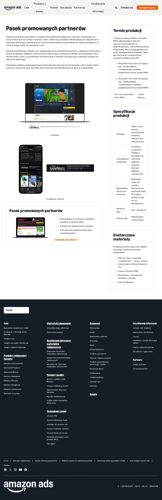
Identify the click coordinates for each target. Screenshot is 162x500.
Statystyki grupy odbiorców (58, 328)
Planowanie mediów (55, 332)
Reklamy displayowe (12, 376)
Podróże (93, 386)
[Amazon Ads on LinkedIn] (5, 470)
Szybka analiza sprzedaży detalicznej (57, 401)
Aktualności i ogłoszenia (142, 351)
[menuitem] (16, 383)
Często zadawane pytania (143, 347)
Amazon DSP (52, 416)
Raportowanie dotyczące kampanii (56, 391)
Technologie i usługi (56, 411)
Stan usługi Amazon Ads (140, 461)
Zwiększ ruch (9, 339)
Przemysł (95, 323)
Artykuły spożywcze (98, 354)
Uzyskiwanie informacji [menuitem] (145, 323)
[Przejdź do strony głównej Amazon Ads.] (28, 486)
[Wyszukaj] (116, 8)
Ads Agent (51, 444)
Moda (92, 345)
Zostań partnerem (140, 369)
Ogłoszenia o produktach (143, 332)
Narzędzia (66, 7)
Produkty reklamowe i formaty (15, 357)
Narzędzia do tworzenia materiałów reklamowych (57, 365)
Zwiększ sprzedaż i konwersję (16, 343)
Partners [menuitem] (137, 359)
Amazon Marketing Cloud (57, 420)
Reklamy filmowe (11, 380)
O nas (6, 461)
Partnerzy (79, 7)
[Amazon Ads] (10, 7)
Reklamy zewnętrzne (12, 389)
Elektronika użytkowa (98, 336)
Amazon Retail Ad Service (57, 433)
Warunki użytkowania (21, 461)
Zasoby (136, 336)
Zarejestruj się (147, 7)
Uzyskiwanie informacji (98, 7)
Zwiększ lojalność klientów (14, 347)
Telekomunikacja (96, 377)
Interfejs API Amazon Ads (57, 424)
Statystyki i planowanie (59, 323)
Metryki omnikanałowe (56, 396)
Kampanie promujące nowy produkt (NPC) (57, 438)
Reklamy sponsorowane (13, 363)
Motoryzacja (94, 328)
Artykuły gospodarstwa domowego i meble (99, 363)
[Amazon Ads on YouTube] (20, 470)
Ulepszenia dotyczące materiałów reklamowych (57, 352)
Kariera (6, 465)
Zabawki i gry (95, 381)
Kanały (93, 394)
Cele (26, 7)
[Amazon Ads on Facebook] (25, 470)
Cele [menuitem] (6, 323)
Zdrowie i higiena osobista (100, 358)
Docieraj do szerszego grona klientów (15, 333)
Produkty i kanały (40, 7)
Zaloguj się (126, 7)
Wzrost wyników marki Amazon (56, 380)
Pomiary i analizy (55, 374)
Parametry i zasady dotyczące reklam (145, 341)
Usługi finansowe (97, 349)
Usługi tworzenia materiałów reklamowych (58, 359)
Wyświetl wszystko (11, 393)
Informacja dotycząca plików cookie (111, 461)
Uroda (92, 332)
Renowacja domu (96, 369)
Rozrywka (94, 341)
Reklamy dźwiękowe (12, 385)
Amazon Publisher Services (58, 429)
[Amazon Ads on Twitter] (10, 470)
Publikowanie (95, 373)
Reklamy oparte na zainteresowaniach (77, 461)
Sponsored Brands (11, 372)
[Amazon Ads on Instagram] (15, 470)
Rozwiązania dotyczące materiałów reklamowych (59, 344)
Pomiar (54, 7)
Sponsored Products (12, 368)
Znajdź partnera (139, 364)
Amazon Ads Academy (142, 328)
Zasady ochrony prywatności (46, 461)
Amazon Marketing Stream (57, 386)
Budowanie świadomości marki (16, 328)
